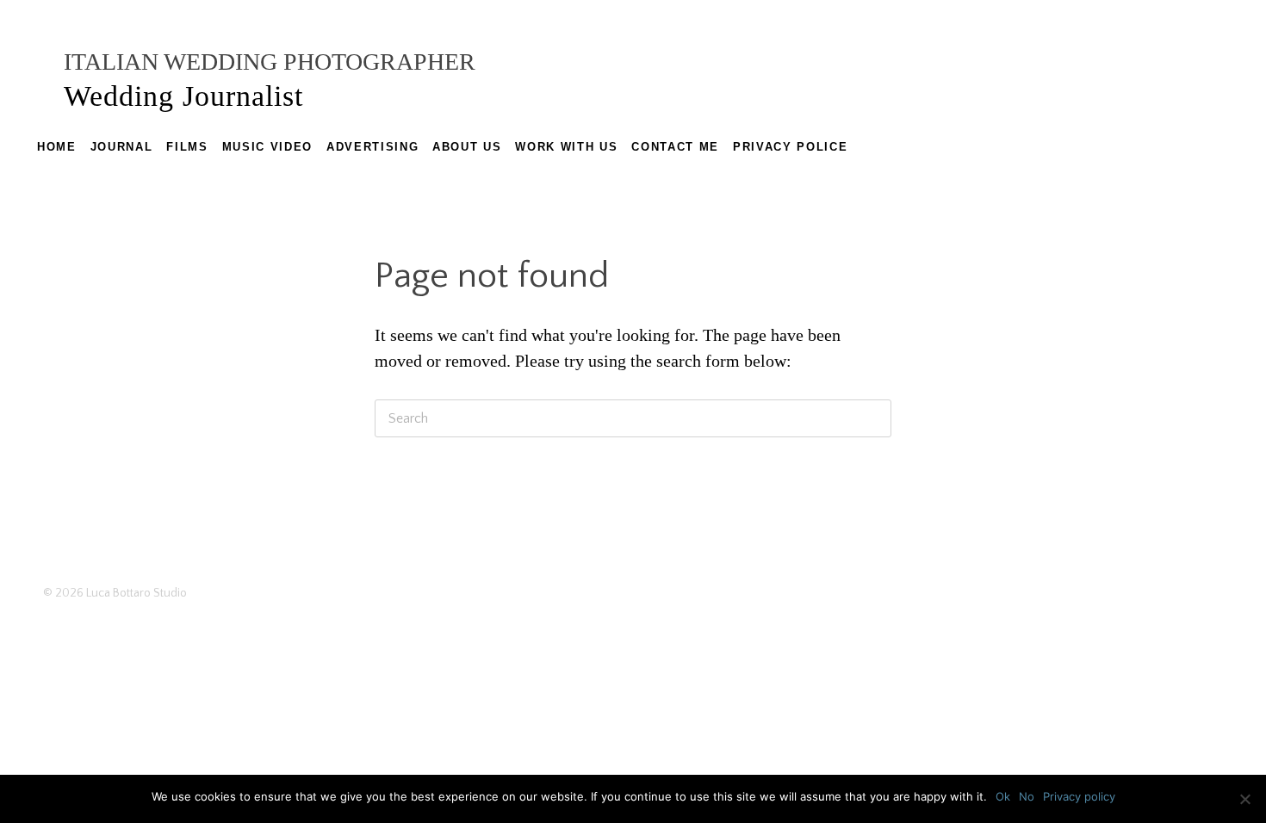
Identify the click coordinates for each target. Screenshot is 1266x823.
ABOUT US (466, 146)
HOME (57, 146)
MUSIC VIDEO (267, 146)
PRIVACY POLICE (790, 146)
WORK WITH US (566, 146)
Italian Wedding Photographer (269, 61)
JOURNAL (121, 146)
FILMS (187, 146)
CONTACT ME (675, 146)
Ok (1003, 796)
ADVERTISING (372, 146)
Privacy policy (1079, 796)
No (1026, 796)
